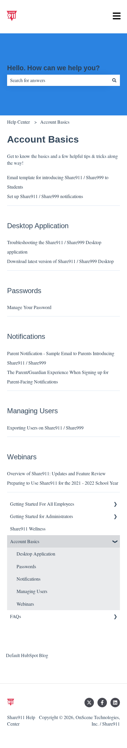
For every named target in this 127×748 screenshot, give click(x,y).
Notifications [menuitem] (28, 579)
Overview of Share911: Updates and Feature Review (56, 473)
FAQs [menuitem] (15, 616)
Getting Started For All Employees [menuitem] (42, 504)
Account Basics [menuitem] (24, 541)
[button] (115, 504)
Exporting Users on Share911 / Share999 (45, 427)
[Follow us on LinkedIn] (115, 702)
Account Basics (54, 122)
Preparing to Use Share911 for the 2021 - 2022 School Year (62, 483)
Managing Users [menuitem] (32, 591)
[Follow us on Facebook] (102, 702)
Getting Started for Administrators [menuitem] (41, 516)
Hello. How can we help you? (53, 68)
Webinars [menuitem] (25, 604)
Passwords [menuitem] (26, 566)
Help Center (18, 122)
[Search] (114, 80)
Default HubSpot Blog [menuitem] (27, 655)
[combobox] (58, 80)
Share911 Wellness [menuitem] (27, 528)
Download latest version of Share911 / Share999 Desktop (60, 261)
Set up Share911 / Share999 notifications (45, 196)
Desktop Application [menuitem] (36, 554)
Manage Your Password (29, 307)
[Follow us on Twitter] (89, 702)
